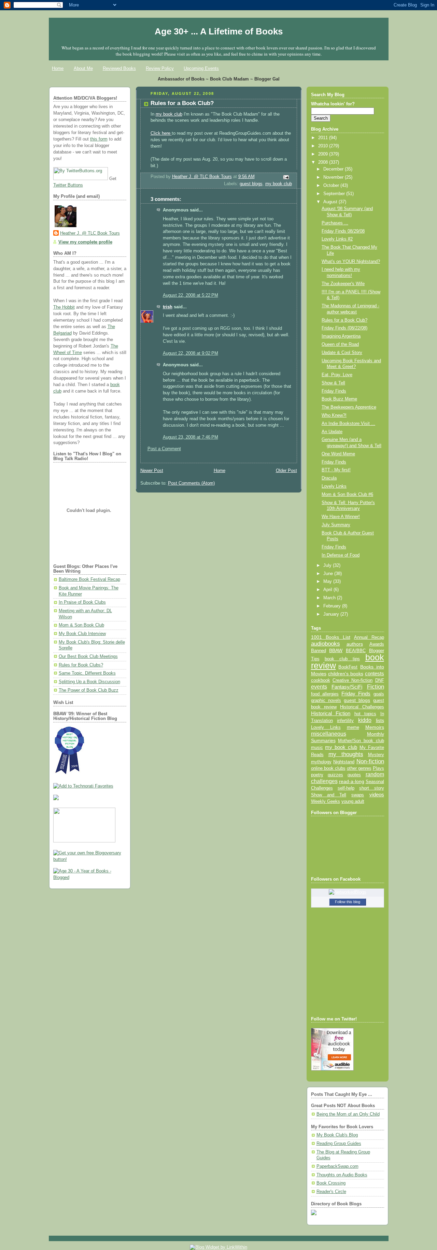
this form (99, 139)
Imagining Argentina (341, 336)
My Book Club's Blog (337, 1135)
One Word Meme (338, 454)
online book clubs (328, 768)
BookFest (347, 667)
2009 (323, 154)
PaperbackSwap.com (337, 1166)
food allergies (325, 693)
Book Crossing (331, 1183)
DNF (379, 680)
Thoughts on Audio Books (341, 1175)
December (334, 169)
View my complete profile (85, 242)
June (328, 573)
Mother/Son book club (361, 740)
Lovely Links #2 (337, 239)
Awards (376, 644)
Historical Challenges (362, 706)
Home (58, 68)
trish (167, 307)
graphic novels (326, 700)
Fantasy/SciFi (347, 687)
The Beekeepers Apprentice (349, 407)
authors (355, 644)
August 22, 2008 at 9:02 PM (190, 353)
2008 (323, 162)
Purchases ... (335, 223)
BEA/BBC (356, 650)
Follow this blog (347, 902)
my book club (169, 114)
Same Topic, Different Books (87, 673)
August (331, 202)
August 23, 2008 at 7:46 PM (190, 437)
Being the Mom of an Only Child (348, 1114)
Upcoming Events (201, 68)
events (319, 687)
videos (376, 794)
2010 (323, 146)
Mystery (376, 754)
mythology (321, 762)
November (334, 177)
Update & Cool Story (342, 352)
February (332, 606)
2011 (323, 137)
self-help (346, 788)
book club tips (342, 658)
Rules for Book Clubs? (81, 665)
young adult (352, 801)
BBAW (335, 650)
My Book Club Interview (82, 633)
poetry (317, 775)
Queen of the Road (340, 344)
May (328, 581)
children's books (345, 673)
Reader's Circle (331, 1191)
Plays (378, 768)
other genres (359, 768)
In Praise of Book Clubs (82, 602)
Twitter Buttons (68, 185)
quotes (354, 774)
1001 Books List (330, 637)
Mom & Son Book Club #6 (347, 494)
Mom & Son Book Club (81, 625)
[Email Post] (285, 177)
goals (378, 694)
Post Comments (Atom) (191, 483)
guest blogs (251, 183)
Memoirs (374, 727)
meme (353, 727)
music (317, 747)
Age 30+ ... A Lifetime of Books (219, 31)
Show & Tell (333, 383)
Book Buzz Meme (339, 399)
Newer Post (151, 470)
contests (374, 673)
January (331, 614)
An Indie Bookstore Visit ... (348, 423)
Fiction (375, 686)
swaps (357, 795)
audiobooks (325, 644)
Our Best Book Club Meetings (88, 656)
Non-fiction (370, 761)
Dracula (329, 478)
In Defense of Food (341, 555)
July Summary (336, 525)
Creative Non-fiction (352, 680)
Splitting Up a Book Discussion (89, 681)
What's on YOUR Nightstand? (351, 261)
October (331, 185)
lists (380, 720)
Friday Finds (334, 391)
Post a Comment (164, 448)
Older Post (286, 470)
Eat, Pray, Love (337, 374)
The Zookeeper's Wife (343, 283)
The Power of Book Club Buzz (88, 690)
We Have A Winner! (341, 516)
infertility (345, 720)
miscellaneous (328, 734)
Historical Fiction (331, 713)
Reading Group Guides (338, 1143)
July (328, 565)
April (328, 589)
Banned (318, 650)
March (330, 597)
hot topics (365, 713)
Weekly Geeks (325, 801)
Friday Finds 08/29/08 (343, 231)
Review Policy (160, 68)
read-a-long (351, 781)
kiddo (364, 720)
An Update (332, 431)
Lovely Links (334, 486)
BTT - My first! (336, 470)
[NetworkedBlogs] (347, 892)
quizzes (335, 774)
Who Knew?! (334, 415)
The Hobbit (64, 307)
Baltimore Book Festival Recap (89, 579)
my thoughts (345, 754)
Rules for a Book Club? (344, 320)
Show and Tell (329, 794)
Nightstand (343, 761)
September (334, 193)
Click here (161, 133)
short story (371, 788)
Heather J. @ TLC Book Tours (90, 233)
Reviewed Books (119, 68)
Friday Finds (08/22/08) (344, 328)
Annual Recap (369, 637)
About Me (83, 68)
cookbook (320, 680)
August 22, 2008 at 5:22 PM (190, 295)
